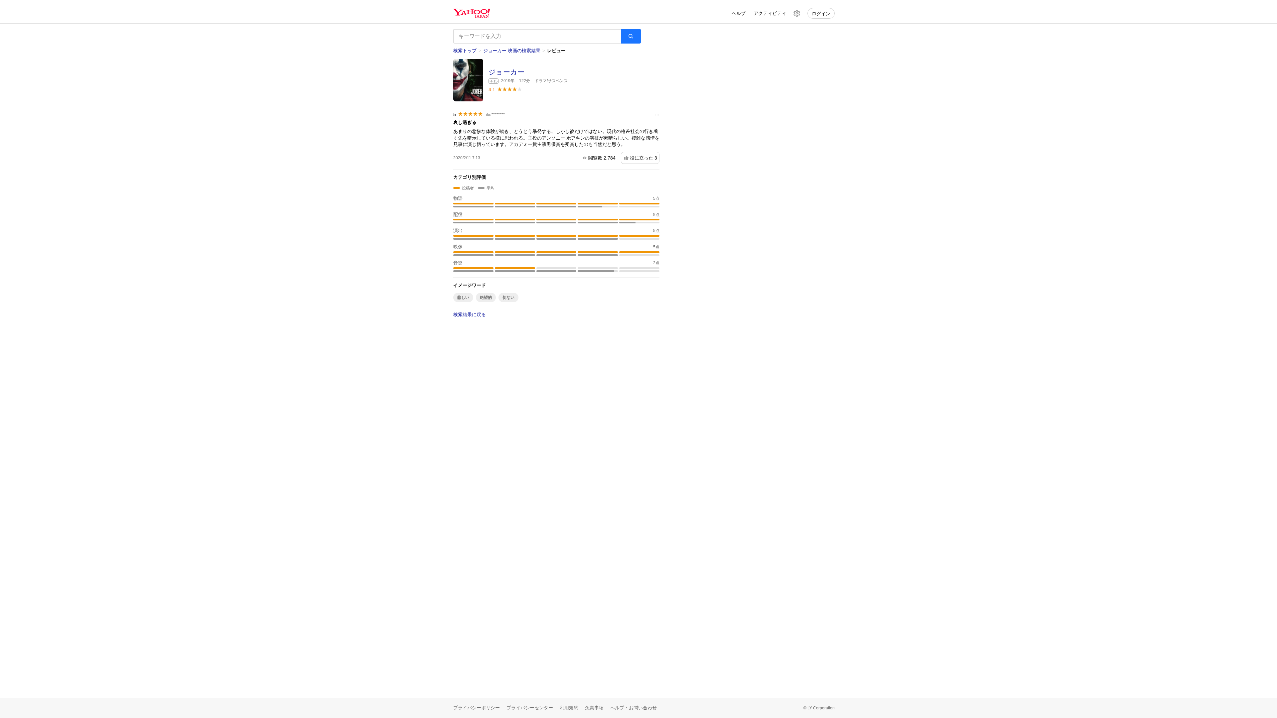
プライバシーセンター (529, 707)
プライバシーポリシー (476, 707)
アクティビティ (770, 13)
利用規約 (569, 707)
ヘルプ (739, 13)
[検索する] (631, 36)
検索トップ (465, 50)
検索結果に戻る (469, 314)
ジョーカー (506, 72)
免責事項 (594, 707)
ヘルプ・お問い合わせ (633, 707)
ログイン (821, 13)
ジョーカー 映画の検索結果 (511, 50)
